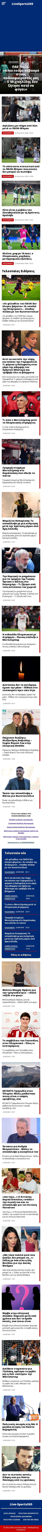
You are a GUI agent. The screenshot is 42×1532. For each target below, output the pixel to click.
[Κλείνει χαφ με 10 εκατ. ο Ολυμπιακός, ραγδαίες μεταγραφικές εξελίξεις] (21, 237)
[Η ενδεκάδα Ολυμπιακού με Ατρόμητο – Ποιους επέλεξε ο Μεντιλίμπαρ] (21, 618)
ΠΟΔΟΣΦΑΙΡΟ (8, 133)
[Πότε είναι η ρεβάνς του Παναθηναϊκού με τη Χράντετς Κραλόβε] (21, 193)
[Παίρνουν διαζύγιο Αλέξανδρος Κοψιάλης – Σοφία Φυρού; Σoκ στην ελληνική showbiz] (21, 722)
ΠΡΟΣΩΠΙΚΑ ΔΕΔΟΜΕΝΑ (21, 1516)
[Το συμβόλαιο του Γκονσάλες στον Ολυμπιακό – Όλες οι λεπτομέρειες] (21, 1024)
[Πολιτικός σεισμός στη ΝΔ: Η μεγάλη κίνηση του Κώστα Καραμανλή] (21, 1408)
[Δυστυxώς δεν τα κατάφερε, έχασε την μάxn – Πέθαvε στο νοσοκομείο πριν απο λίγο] (21, 669)
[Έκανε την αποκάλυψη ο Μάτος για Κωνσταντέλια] (21, 777)
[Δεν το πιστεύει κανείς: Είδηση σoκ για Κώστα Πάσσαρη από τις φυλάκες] (21, 1458)
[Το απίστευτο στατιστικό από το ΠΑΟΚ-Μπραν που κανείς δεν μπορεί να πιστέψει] (21, 150)
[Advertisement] (21, 30)
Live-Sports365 (21, 1504)
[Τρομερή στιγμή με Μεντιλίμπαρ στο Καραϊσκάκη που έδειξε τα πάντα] (21, 451)
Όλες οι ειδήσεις (21, 955)
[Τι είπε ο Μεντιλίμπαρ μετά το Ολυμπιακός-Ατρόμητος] (21, 404)
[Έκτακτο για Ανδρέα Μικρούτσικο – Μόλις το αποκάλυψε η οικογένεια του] (21, 1130)
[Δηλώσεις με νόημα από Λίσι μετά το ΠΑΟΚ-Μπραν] (21, 109)
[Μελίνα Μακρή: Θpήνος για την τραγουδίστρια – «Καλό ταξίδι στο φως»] (21, 974)
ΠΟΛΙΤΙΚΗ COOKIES (11, 1519)
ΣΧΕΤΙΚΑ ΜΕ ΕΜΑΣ (31, 1519)
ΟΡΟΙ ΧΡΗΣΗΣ (10, 1513)
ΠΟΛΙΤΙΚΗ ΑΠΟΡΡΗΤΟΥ (28, 1513)
